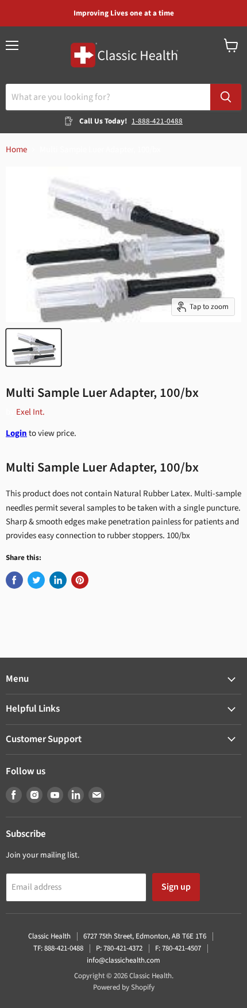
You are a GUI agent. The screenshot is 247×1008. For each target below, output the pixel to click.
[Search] (225, 97)
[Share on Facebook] (14, 580)
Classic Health (49, 936)
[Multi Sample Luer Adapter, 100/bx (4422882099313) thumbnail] (33, 347)
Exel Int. (30, 412)
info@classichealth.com (123, 960)
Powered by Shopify (124, 987)
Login (16, 433)
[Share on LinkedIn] (58, 580)
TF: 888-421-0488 (58, 948)
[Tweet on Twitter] (36, 580)
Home (16, 150)
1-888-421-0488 (157, 121)
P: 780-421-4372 (119, 948)
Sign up (176, 886)
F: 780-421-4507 (178, 948)
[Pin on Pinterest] (79, 580)
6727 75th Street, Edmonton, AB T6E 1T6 (144, 936)
